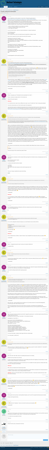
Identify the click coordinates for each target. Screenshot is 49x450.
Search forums (6, 8)
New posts (1, 8)
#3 (47, 93)
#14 (47, 340)
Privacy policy (41, 447)
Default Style (3, 447)
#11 (47, 265)
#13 (47, 312)
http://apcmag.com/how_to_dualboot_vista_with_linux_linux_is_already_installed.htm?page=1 (22, 19)
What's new (10, 6)
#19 (47, 409)
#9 (47, 242)
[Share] (46, 16)
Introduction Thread (38, 385)
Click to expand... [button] (28, 77)
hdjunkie (3, 21)
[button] (12, 7)
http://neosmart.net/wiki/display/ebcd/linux (14, 109)
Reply (47, 111)
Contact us (32, 447)
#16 (47, 378)
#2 (47, 59)
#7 (47, 205)
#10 (47, 250)
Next (4, 14)
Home (2, 6)
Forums (5, 6)
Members (15, 6)
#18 (47, 401)
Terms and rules (36, 447)
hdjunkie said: (10, 61)
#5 (47, 155)
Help (44, 447)
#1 (47, 16)
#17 (47, 393)
